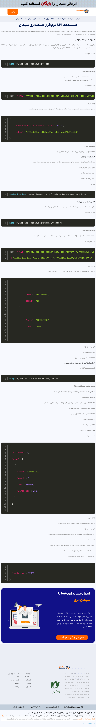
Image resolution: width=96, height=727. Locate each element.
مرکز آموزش (19, 19)
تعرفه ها (70, 19)
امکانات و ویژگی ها (49, 19)
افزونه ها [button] (63, 19)
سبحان (78, 19)
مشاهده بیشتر (88, 724)
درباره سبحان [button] (32, 19)
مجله (39, 19)
